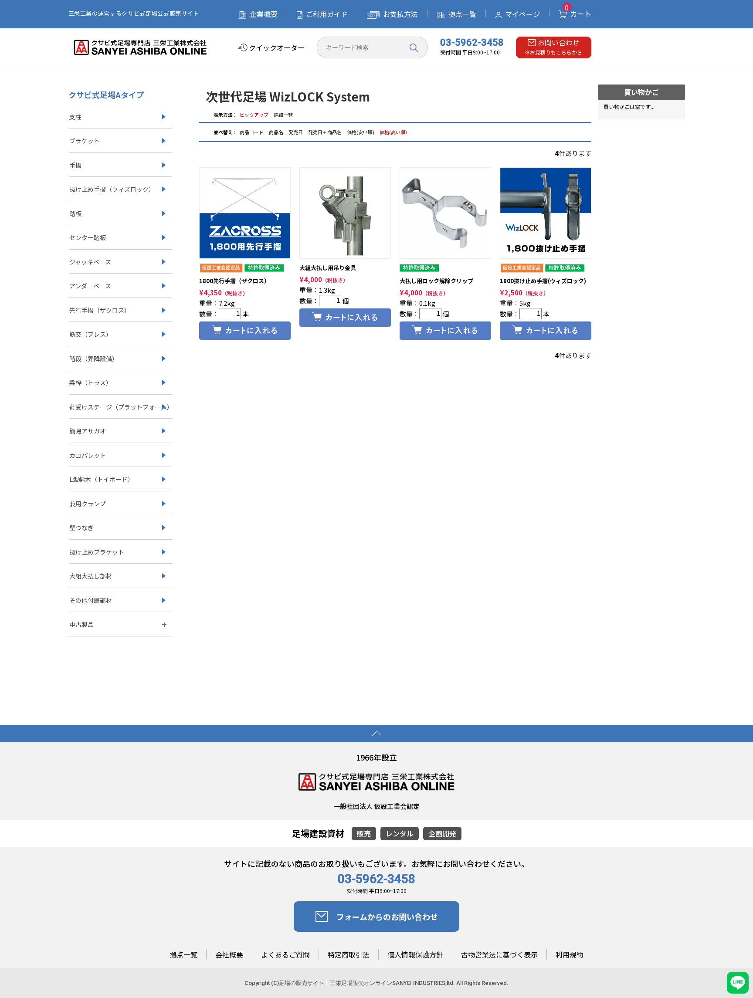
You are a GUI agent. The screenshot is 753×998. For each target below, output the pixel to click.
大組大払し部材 (90, 576)
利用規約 (569, 955)
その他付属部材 (90, 600)
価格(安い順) (360, 132)
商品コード (252, 132)
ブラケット (84, 140)
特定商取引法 (349, 955)
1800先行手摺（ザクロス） (234, 281)
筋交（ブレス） (90, 334)
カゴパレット (87, 455)
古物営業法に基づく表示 (499, 955)
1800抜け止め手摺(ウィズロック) (543, 281)
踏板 (75, 213)
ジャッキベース (90, 261)
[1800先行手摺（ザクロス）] (245, 213)
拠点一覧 (462, 14)
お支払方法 (400, 14)
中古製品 (81, 624)
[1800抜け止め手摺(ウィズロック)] (545, 213)
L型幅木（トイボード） (101, 479)
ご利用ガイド (327, 14)
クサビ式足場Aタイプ (106, 94)
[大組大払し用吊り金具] (345, 213)
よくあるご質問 (285, 955)
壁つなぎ (81, 527)
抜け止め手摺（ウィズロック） (112, 189)
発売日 (296, 132)
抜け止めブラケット (96, 552)
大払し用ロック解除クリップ (436, 281)
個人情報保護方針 (415, 955)
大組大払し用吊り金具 (327, 268)
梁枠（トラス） (90, 382)
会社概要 (229, 955)
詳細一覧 (283, 114)
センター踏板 (87, 237)
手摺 (75, 165)
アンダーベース (90, 285)
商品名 (276, 132)
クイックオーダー (277, 48)
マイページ (522, 14)
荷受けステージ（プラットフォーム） (120, 407)
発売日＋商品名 (325, 132)
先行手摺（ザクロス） (99, 310)
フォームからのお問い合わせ (387, 916)
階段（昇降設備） (93, 358)
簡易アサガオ (87, 430)
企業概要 (264, 14)
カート (578, 13)
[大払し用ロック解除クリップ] (445, 213)
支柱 (75, 116)
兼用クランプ (87, 503)
